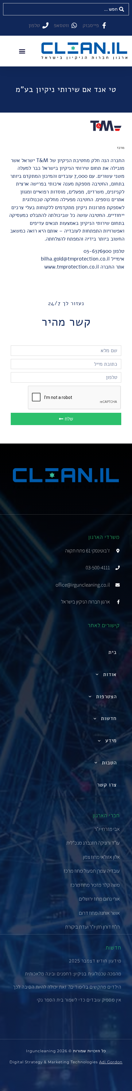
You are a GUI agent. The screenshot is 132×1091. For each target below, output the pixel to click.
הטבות (109, 762)
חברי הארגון (106, 815)
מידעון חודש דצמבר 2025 (95, 961)
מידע (111, 740)
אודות (110, 674)
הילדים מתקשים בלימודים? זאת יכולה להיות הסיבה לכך (67, 987)
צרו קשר (107, 784)
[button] (22, 51)
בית (112, 652)
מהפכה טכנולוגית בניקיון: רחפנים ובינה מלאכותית (73, 973)
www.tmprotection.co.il (71, 266)
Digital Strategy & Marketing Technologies (66, 1062)
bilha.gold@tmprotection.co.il (75, 258)
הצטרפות (106, 696)
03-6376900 (97, 251)
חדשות (109, 718)
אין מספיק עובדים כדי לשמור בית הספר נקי (79, 1000)
